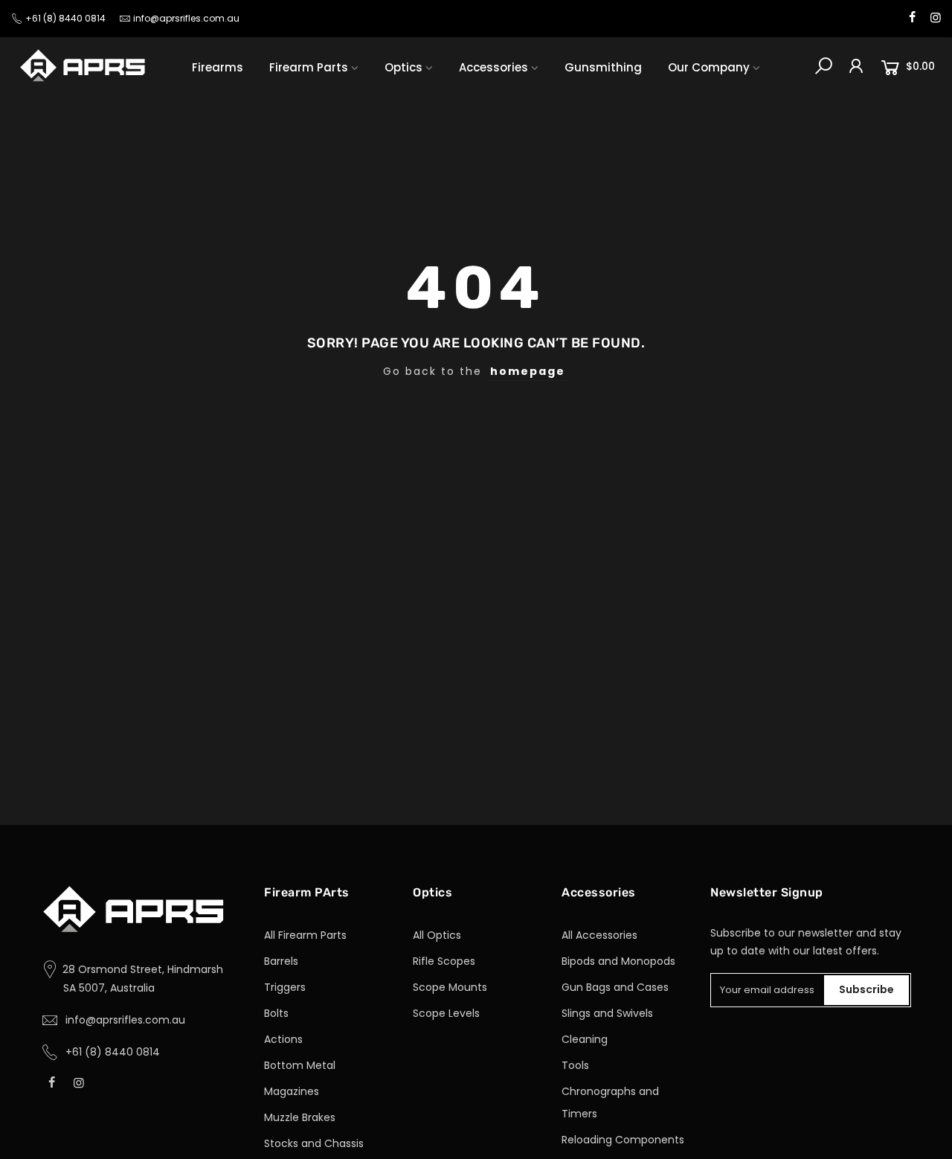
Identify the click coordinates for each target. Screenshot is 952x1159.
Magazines (291, 1091)
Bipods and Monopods (618, 961)
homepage (527, 371)
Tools (575, 1065)
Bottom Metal (299, 1065)
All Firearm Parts (305, 935)
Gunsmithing (603, 67)
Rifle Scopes (444, 961)
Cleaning (585, 1039)
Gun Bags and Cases (615, 987)
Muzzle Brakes (299, 1117)
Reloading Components (623, 1139)
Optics (403, 67)
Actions (283, 1039)
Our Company (709, 67)
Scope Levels (446, 1013)
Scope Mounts (450, 987)
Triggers (285, 987)
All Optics (437, 935)
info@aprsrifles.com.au (186, 18)
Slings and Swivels (607, 1013)
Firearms (217, 67)
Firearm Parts (308, 67)
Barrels (281, 961)
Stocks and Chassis (314, 1143)
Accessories (493, 67)
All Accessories (599, 935)
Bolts (276, 1013)
